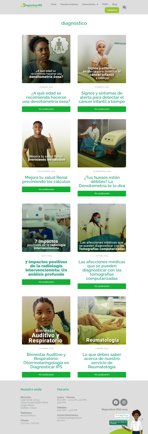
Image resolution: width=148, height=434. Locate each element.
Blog (114, 4)
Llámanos (112, 10)
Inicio (53, 4)
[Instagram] (123, 402)
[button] (124, 7)
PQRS (105, 4)
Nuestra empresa (69, 4)
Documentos (88, 4)
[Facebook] (116, 402)
